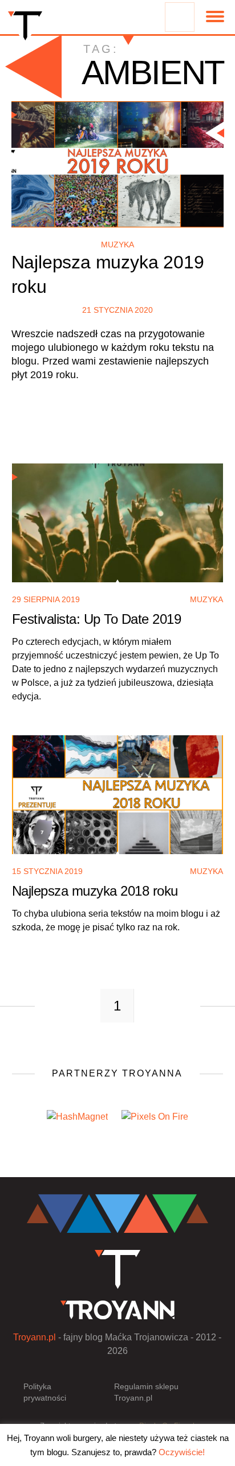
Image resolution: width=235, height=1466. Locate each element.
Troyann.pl (34, 1337)
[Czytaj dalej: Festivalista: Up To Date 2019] (118, 526)
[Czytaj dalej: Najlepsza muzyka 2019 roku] (117, 164)
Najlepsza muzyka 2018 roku (95, 890)
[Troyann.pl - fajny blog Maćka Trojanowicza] (25, 28)
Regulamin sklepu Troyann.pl (146, 1392)
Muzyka (117, 244)
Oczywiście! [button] (182, 1452)
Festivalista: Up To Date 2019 (96, 619)
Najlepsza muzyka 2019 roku (107, 274)
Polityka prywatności (44, 1392)
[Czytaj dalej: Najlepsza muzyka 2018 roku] (118, 797)
